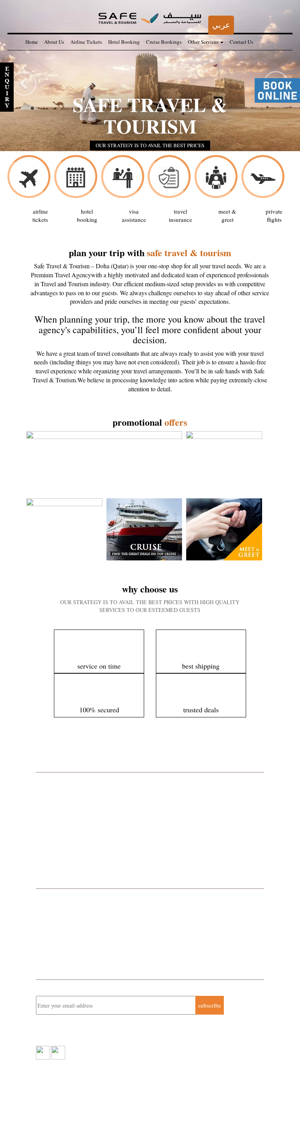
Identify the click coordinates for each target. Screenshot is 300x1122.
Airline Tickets (86, 41)
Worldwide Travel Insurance (70, 822)
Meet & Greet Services (63, 842)
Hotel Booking (124, 41)
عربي (221, 25)
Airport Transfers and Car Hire (73, 832)
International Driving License (71, 852)
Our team (34, 1096)
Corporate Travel (56, 780)
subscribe (209, 1005)
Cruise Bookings (164, 41)
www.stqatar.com (71, 955)
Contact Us (241, 41)
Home (31, 41)
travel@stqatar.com (76, 947)
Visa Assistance (55, 863)
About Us (54, 41)
